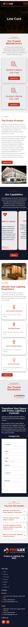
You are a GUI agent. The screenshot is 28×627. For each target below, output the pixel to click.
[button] (10, 251)
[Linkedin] (3, 622)
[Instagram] (8, 622)
